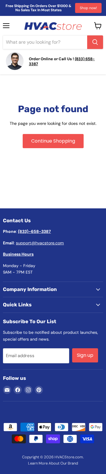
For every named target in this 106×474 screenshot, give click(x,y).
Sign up (85, 355)
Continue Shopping (53, 141)
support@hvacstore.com (40, 243)
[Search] (95, 42)
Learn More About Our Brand (53, 463)
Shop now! (88, 8)
